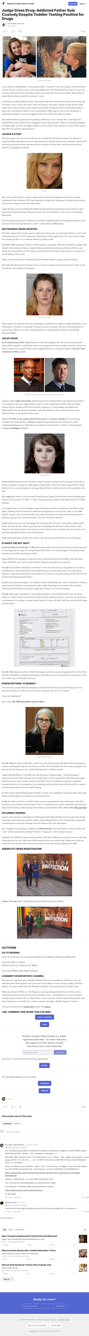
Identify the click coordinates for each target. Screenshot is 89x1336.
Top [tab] (4, 1230)
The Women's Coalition (15, 24)
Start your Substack (38, 1325)
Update (47, 1006)
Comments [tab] (7, 1124)
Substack (33, 1331)
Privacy (47, 1320)
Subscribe (72, 4)
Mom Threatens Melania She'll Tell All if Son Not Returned (29, 1236)
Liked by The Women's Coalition (17, 1147)
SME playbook (80, 807)
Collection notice (63, 1320)
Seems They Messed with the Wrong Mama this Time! (23, 1239)
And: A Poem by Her (10, 1268)
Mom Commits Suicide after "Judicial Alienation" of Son (29, 1250)
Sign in (83, 4)
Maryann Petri (10, 1202)
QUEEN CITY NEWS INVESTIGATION (22, 848)
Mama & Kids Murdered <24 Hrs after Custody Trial (26, 1265)
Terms (53, 1320)
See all (6, 1279)
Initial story (29, 1006)
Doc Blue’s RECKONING (14, 1145)
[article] (44, 1240)
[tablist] (12, 1123)
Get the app (56, 1325)
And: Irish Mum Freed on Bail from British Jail (20, 1253)
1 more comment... (7, 1218)
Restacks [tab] (17, 1124)
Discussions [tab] (19, 1230)
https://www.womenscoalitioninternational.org (24, 1190)
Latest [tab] (10, 1230)
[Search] (85, 1229)
